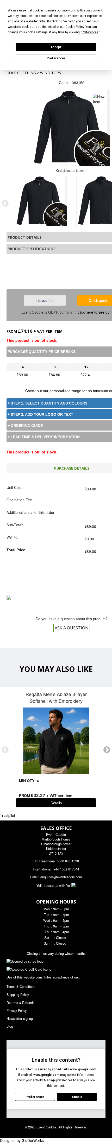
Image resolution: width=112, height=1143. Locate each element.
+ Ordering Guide (25, 426)
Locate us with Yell (57, 885)
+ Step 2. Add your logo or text (40, 414)
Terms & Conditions (21, 986)
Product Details (24, 237)
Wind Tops (50, 72)
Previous (5, 203)
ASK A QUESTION (72, 628)
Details (56, 803)
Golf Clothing (21, 72)
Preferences (56, 58)
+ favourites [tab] (44, 300)
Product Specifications (31, 248)
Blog (10, 1026)
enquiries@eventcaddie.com (61, 877)
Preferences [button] (90, 32)
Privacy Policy (17, 1010)
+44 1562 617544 (66, 869)
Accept (56, 47)
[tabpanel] (42, 201)
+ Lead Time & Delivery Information (44, 437)
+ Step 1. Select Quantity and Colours (47, 403)
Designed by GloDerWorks (22, 1140)
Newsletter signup (20, 1018)
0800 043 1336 (79, 270)
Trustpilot (7, 815)
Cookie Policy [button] (74, 27)
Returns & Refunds (20, 1002)
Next (107, 750)
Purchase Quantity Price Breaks (42, 352)
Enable (77, 1097)
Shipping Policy (18, 994)
